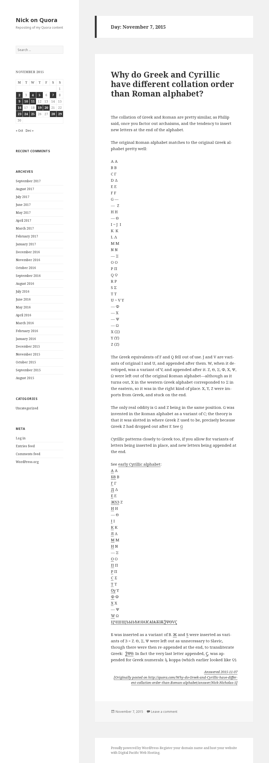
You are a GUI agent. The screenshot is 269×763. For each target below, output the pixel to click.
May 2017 (23, 212)
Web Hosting (149, 752)
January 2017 (26, 244)
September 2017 (28, 181)
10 (26, 101)
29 (60, 114)
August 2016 (25, 283)
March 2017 (25, 228)
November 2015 (28, 354)
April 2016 (23, 315)
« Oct (19, 130)
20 (46, 107)
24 (26, 114)
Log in (20, 438)
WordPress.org (27, 462)
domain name (192, 748)
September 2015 (28, 370)
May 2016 (23, 307)
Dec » (29, 130)
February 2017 (27, 236)
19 (40, 107)
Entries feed (25, 446)
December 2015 (28, 346)
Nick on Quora (37, 20)
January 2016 (26, 339)
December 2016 (28, 252)
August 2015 (25, 378)
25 (33, 114)
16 (19, 107)
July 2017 (22, 197)
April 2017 (23, 220)
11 (33, 101)
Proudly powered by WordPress (135, 748)
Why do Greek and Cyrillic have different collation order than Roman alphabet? (172, 84)
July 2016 (22, 291)
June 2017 (23, 204)
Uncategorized (27, 408)
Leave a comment (164, 711)
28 (53, 114)
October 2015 (26, 362)
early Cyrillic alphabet (139, 464)
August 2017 (25, 189)
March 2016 (25, 323)
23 (19, 114)
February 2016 (27, 331)
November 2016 (28, 260)
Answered (220, 671)
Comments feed (28, 454)
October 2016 (26, 268)
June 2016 (23, 299)
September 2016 (28, 275)
